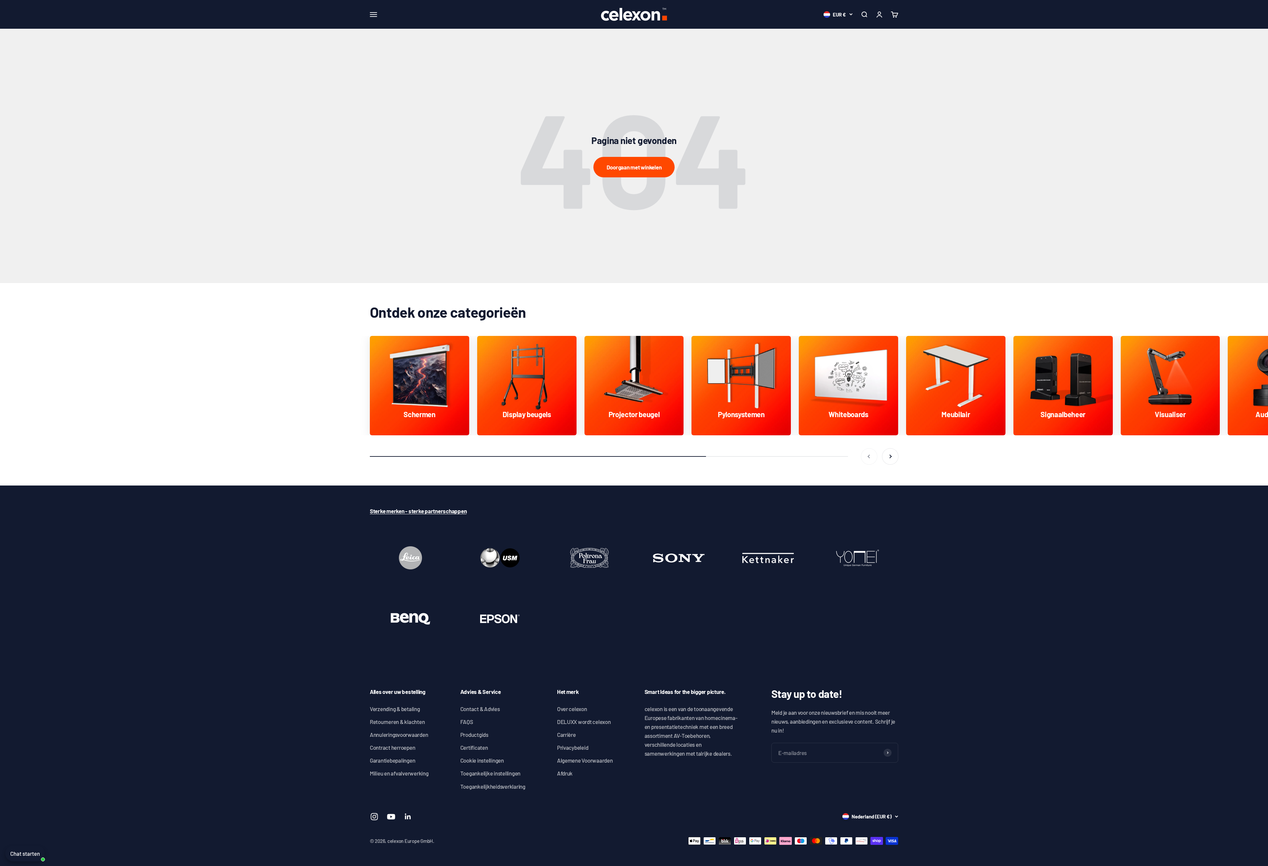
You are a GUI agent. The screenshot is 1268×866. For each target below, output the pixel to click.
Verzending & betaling (395, 708)
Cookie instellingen (482, 760)
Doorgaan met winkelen (634, 167)
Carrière (566, 734)
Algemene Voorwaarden (585, 760)
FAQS (466, 721)
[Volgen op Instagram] (374, 816)
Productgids (474, 734)
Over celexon (572, 708)
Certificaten (474, 747)
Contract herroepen (392, 747)
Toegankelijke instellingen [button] (490, 773)
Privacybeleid (572, 747)
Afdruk (565, 773)
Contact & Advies (480, 708)
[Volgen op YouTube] (391, 816)
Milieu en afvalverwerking (399, 773)
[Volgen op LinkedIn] (408, 816)
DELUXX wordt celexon (584, 721)
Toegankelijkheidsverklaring (492, 786)
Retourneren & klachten (397, 721)
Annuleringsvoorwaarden (399, 734)
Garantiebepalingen (392, 760)
